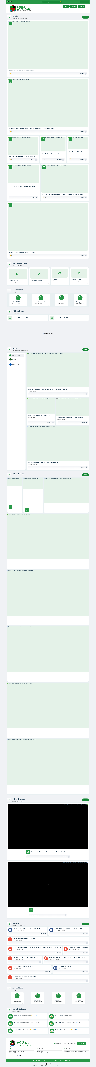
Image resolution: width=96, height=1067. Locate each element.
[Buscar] (60, 2)
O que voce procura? (38, 2)
